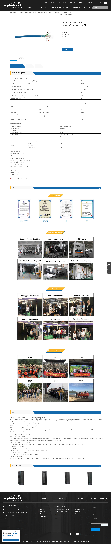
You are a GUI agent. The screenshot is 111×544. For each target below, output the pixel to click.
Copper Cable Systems (60, 7)
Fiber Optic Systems (80, 7)
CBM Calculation (79, 509)
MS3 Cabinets (44, 488)
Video (75, 507)
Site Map (72, 541)
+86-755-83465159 (10, 506)
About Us (29, 66)
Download (77, 511)
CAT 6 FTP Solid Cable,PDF (20, 179)
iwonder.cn (86, 541)
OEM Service (43, 511)
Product (42, 507)
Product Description (17, 66)
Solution (42, 509)
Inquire (67, 50)
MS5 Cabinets (90, 488)
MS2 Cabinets (21, 488)
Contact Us (43, 516)
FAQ (36, 66)
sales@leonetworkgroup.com (13, 509)
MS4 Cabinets (67, 488)
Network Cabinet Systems (37, 7)
